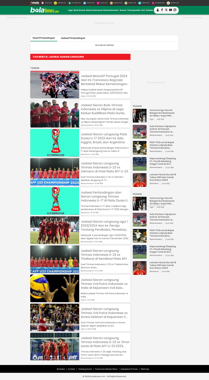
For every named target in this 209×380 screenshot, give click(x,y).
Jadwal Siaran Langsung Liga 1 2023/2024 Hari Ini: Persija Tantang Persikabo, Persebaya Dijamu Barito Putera (104, 226)
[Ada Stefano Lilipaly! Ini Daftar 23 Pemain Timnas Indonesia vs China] (140, 137)
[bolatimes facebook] (162, 10)
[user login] (158, 11)
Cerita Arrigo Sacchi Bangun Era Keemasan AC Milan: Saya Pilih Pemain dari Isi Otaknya (163, 113)
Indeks (149, 10)
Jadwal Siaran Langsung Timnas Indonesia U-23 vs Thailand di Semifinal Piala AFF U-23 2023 (104, 255)
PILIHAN (137, 106)
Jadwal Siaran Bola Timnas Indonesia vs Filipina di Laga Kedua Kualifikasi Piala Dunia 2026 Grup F (102, 109)
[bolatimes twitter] (166, 10)
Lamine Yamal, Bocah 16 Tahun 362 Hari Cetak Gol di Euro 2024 (163, 177)
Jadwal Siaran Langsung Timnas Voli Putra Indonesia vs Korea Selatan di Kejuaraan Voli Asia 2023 (105, 313)
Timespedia (133, 10)
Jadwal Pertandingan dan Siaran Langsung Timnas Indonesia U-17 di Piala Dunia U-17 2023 (105, 196)
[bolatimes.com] (44, 11)
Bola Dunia (79, 10)
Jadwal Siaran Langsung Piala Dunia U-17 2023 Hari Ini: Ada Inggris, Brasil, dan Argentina (104, 138)
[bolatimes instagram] (175, 10)
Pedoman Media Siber (106, 369)
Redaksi (61, 369)
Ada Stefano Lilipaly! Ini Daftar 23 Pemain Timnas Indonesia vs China (163, 129)
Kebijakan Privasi (129, 369)
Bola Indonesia (94, 10)
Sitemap (145, 369)
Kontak (71, 369)
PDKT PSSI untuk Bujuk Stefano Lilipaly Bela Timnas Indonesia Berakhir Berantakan (162, 145)
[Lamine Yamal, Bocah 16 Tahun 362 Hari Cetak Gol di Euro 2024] (140, 185)
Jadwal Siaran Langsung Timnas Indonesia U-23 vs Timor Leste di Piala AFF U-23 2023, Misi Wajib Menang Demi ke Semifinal (105, 342)
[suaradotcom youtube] (170, 10)
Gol (143, 10)
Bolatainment (111, 10)
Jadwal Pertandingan (73, 38)
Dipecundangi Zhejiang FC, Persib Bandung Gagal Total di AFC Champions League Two (163, 161)
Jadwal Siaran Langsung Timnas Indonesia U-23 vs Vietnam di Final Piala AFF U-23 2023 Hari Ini (104, 167)
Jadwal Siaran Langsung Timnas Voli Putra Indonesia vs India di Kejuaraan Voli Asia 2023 (104, 284)
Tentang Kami (85, 369)
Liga (70, 10)
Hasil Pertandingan (44, 38)
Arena (123, 10)
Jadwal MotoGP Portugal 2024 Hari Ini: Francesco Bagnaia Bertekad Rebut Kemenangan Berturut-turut (104, 80)
